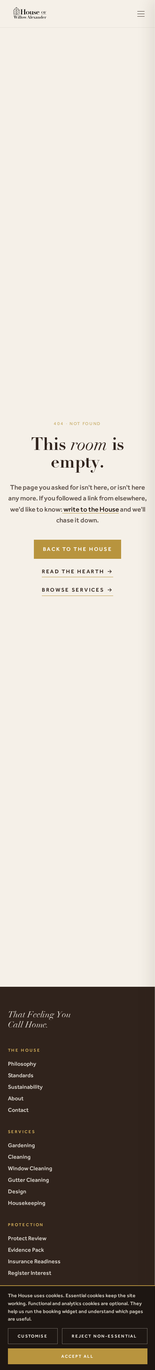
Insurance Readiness (34, 1261)
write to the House (91, 509)
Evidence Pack (26, 1249)
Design (17, 1191)
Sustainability (25, 1086)
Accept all (77, 1356)
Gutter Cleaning (28, 1179)
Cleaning (19, 1156)
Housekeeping (26, 1202)
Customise (32, 1336)
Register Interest (29, 1272)
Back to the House (77, 549)
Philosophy (22, 1063)
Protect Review (27, 1238)
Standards (21, 1075)
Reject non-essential (104, 1336)
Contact (18, 1109)
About (15, 1098)
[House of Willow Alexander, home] (30, 13)
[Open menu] (140, 13)
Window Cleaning (30, 1168)
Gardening (21, 1145)
